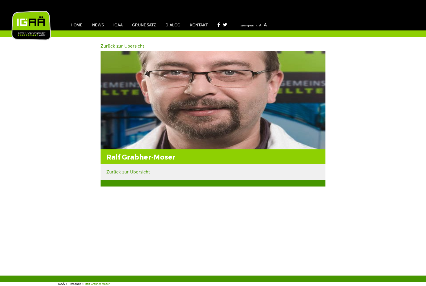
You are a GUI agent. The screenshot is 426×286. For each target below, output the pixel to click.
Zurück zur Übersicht (122, 46)
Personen (75, 284)
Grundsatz (144, 25)
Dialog (172, 25)
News (98, 25)
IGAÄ (118, 25)
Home (77, 25)
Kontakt (199, 25)
